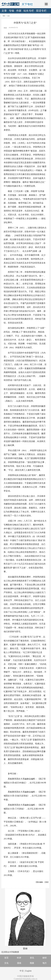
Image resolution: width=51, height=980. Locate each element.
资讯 (32, 958)
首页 (6, 958)
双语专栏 (41, 10)
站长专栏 (29, 10)
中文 (22, 971)
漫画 (19, 963)
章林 (4, 16)
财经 (44, 958)
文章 (4, 10)
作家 (18, 10)
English (28, 971)
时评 (19, 958)
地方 (44, 963)
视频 (32, 963)
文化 (6, 963)
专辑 (11, 10)
